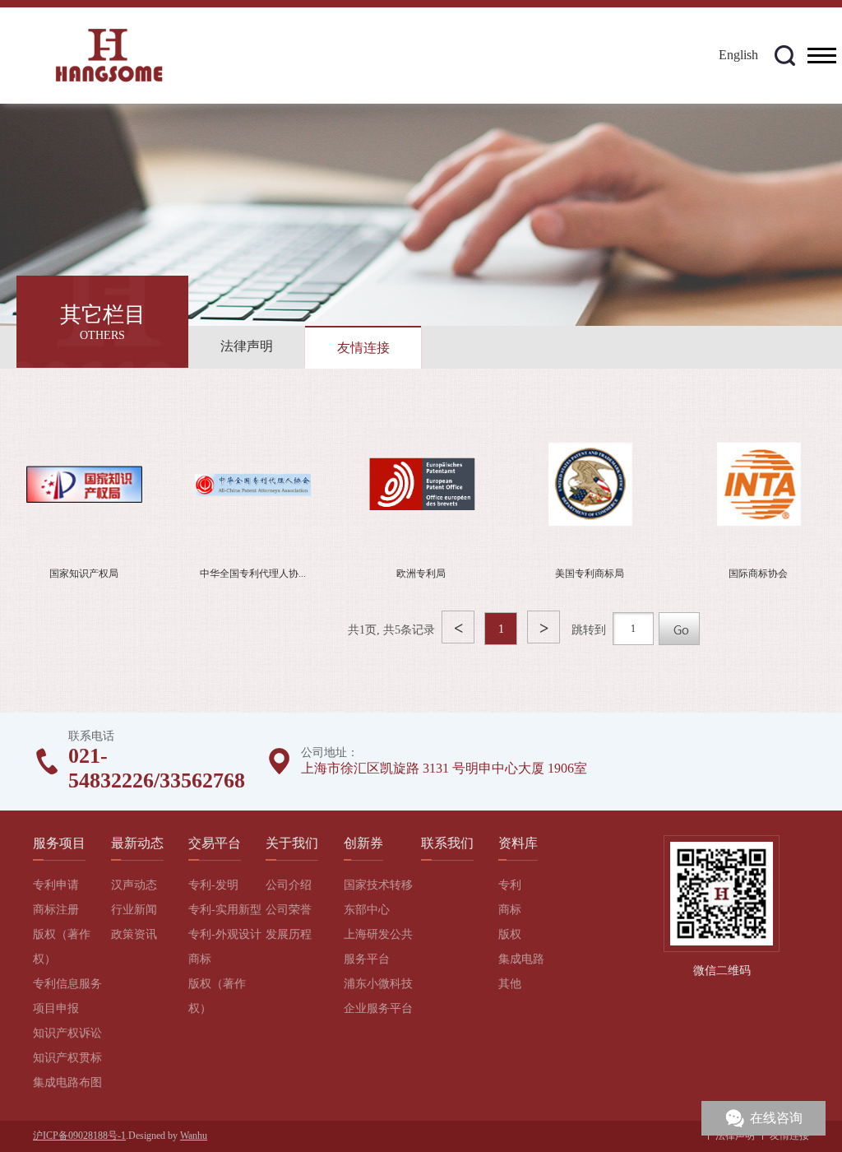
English (738, 55)
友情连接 (363, 348)
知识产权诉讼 (67, 1033)
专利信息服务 (67, 984)
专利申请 (56, 885)
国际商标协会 (758, 573)
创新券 (363, 843)
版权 (509, 934)
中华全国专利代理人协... (253, 573)
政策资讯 (134, 934)
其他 (509, 984)
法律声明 (246, 346)
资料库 (518, 843)
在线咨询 (776, 1118)
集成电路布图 (67, 1082)
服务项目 (59, 843)
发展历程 (289, 934)
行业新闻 (134, 909)
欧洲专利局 (421, 573)
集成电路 (521, 959)
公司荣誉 (289, 909)
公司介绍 (289, 885)
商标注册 (56, 909)
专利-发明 (213, 885)
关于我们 (292, 843)
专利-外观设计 (224, 934)
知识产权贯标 (67, 1058)
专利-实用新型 (224, 909)
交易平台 (214, 843)
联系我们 (447, 843)
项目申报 (56, 1008)
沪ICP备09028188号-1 (79, 1135)
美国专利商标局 (589, 573)
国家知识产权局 (83, 573)
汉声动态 (134, 885)
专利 (509, 885)
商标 (199, 959)
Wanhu (193, 1135)
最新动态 (137, 843)
